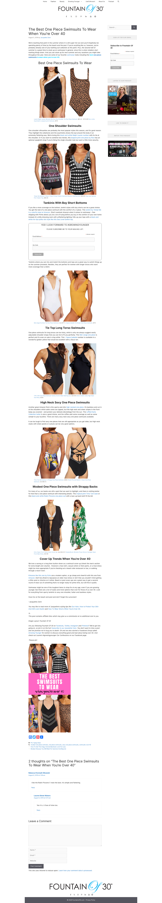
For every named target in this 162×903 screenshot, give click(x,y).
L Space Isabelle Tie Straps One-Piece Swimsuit (78, 323)
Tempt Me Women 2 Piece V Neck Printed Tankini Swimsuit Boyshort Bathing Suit (57, 196)
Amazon (31, 578)
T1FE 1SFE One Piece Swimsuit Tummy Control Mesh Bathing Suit (52, 395)
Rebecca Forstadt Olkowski (39, 773)
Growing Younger (74, 1)
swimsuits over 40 (85, 745)
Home (45, 1)
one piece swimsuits (55, 745)
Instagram (74, 626)
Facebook (59, 626)
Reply (33, 787)
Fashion (53, 1)
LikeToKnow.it (90, 1)
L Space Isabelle (71, 337)
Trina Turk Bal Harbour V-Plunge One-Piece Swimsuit (49, 480)
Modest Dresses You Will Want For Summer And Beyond (48, 749)
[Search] (134, 27)
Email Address (37, 236)
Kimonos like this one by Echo (39, 575)
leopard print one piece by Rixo (82, 138)
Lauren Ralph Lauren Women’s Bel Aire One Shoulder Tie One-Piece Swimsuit (55, 119)
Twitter (67, 626)
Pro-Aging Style (36, 743)
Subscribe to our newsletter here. (64, 628)
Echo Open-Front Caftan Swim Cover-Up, (45, 552)
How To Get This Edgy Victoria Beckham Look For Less (48, 747)
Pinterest (85, 626)
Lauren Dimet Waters (42, 796)
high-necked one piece (75, 407)
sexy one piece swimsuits (70, 745)
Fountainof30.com (78, 900)
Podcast (111, 1)
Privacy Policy (90, 900)
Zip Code (35, 245)
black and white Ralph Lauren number (74, 135)
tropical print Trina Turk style (87, 494)
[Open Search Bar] (118, 1)
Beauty (62, 1)
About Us (102, 1)
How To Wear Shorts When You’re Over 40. (64, 609)
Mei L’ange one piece (87, 335)
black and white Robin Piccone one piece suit (49, 496)
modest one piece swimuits (39, 745)
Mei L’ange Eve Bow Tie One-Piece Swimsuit (46, 323)
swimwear (71, 55)
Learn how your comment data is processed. (75, 870)
